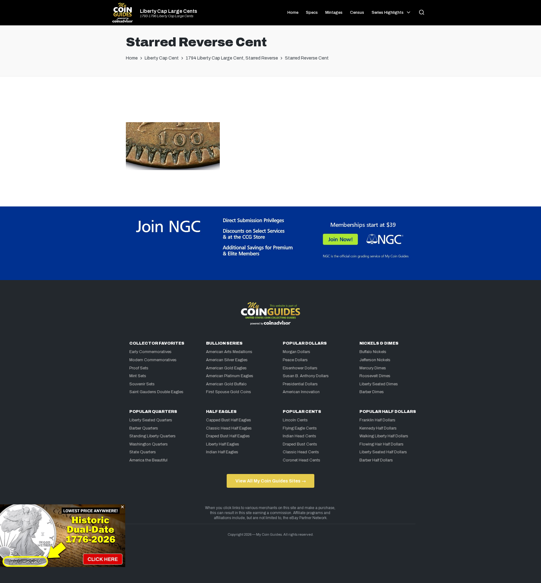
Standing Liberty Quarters (152, 436)
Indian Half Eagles (222, 452)
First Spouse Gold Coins (228, 392)
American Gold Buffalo (226, 384)
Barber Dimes (371, 392)
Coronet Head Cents (301, 460)
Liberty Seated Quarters (150, 420)
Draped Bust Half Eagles (228, 436)
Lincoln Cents (295, 420)
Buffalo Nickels (372, 352)
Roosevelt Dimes (374, 376)
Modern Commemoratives (153, 360)
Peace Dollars (295, 360)
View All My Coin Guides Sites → (270, 480)
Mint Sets (137, 376)
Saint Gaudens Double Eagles (156, 392)
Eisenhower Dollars (300, 368)
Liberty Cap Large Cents (168, 11)
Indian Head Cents (299, 436)
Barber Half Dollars (376, 460)
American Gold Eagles (226, 368)
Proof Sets (138, 368)
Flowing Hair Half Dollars (381, 444)
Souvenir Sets (142, 384)
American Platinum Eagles (229, 376)
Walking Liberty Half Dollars (383, 436)
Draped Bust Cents (300, 444)
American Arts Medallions (229, 352)
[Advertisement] (270, 102)
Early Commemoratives (150, 352)
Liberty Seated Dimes (378, 384)
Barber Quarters (143, 428)
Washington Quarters (148, 444)
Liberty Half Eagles (222, 444)
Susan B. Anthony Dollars (306, 376)
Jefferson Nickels (374, 360)
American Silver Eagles (227, 360)
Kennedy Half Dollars (378, 428)
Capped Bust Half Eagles (228, 420)
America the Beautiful (148, 460)
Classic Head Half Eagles (229, 428)
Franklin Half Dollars (377, 420)
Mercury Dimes (372, 368)
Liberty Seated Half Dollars (383, 452)
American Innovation (301, 392)
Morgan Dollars (296, 352)
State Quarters (142, 452)
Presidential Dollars (300, 384)
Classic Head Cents (301, 452)
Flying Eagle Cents (300, 428)
